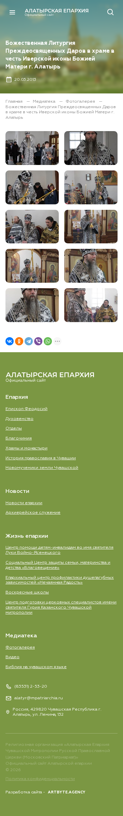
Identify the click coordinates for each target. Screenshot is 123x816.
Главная (14, 101)
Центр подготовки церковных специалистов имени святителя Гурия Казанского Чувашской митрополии (61, 607)
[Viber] (38, 341)
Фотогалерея (81, 101)
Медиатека (44, 101)
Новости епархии (23, 503)
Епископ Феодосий (26, 409)
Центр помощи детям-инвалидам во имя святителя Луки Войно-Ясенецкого (59, 550)
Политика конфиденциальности (40, 779)
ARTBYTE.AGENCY (66, 792)
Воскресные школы (27, 592)
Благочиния (18, 438)
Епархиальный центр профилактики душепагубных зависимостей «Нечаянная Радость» (59, 580)
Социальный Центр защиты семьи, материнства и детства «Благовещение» (57, 565)
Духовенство (19, 419)
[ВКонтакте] (9, 341)
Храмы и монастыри (26, 448)
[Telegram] (29, 341)
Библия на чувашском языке (36, 667)
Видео (12, 657)
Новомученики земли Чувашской (41, 468)
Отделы (13, 428)
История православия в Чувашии (40, 458)
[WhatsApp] (48, 341)
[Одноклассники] (19, 341)
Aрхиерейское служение (32, 512)
